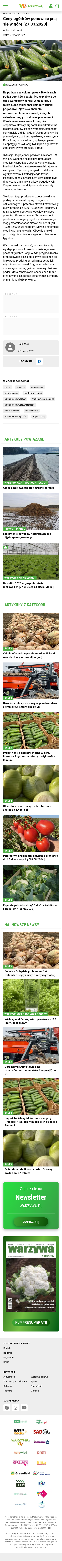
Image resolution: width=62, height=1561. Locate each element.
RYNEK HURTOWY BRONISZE (43, 399)
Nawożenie (36, 1386)
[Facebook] (39, 361)
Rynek (25, 13)
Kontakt (7, 1348)
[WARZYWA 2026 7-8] (31, 1276)
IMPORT (7, 387)
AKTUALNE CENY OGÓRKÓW (15, 416)
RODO (6, 1362)
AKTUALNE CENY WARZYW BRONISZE (19, 405)
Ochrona (7, 1386)
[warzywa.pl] (31, 6)
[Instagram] (15, 1407)
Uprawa (35, 1390)
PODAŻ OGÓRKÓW (11, 411)
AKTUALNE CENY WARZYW (15, 399)
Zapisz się (31, 1222)
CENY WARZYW (37, 387)
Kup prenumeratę (31, 1322)
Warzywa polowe (39, 1376)
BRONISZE (21, 387)
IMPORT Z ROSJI (39, 416)
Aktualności (9, 1376)
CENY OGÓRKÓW (11, 393)
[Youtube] (24, 1407)
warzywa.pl (9, 13)
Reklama (7, 1352)
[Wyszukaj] (57, 6)
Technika (7, 1390)
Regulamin (8, 1357)
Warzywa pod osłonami (15, 1381)
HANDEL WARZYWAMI (33, 393)
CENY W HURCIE (31, 411)
